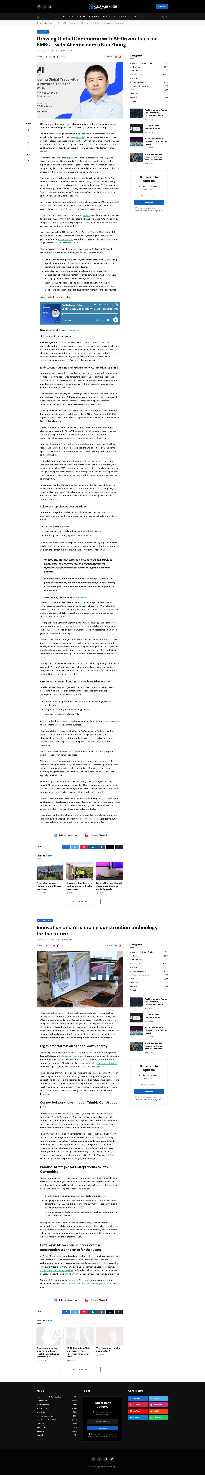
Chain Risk (133, 90)
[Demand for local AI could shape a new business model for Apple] (109, 871)
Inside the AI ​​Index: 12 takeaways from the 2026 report (156, 141)
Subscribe (162, 6)
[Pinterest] (28, 148)
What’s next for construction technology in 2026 (85, 1283)
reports (71, 157)
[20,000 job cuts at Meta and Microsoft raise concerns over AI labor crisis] (79, 1336)
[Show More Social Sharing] (63, 56)
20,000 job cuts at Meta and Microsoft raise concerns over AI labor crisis (78, 1352)
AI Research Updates (138, 82)
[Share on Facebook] (46, 56)
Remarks (80, 137)
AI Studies (68, 17)
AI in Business (43, 32)
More (137, 17)
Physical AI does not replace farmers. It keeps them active (49, 886)
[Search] (167, 16)
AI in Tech (94, 17)
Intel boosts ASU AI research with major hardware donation (154, 157)
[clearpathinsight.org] (102, 6)
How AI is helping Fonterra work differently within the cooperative (79, 886)
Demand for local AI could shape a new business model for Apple (109, 886)
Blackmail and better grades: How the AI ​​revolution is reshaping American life (48, 1352)
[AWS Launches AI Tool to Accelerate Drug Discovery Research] (136, 113)
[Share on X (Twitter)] (50, 56)
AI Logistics (134, 78)
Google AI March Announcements (152, 127)
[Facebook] (28, 130)
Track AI (133, 101)
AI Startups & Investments (140, 86)
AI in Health (109, 17)
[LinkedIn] (28, 142)
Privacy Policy (150, 211)
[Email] (28, 154)
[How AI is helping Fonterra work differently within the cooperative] (79, 871)
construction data (97, 1137)
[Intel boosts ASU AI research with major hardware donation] (136, 157)
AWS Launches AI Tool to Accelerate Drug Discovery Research (156, 113)
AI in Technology (136, 74)
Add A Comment (80, 902)
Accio (52, 380)
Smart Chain (134, 93)
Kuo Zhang (52, 330)
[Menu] (38, 16)
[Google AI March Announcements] (136, 128)
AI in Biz (81, 17)
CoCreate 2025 (65, 239)
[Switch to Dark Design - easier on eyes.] (163, 17)
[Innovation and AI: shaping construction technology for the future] (80, 979)
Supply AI (123, 17)
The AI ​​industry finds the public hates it (108, 1349)
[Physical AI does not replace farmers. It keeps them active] (50, 871)
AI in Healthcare (136, 71)
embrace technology (107, 1063)
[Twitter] (28, 136)
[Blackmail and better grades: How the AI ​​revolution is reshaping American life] (50, 1336)
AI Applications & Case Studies (142, 63)
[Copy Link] (58, 56)
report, (86, 215)
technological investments (72, 1056)
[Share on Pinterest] (54, 56)
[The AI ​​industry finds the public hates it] (109, 1336)
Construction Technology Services (56, 1270)
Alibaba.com (73, 330)
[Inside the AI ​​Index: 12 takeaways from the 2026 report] (136, 141)
